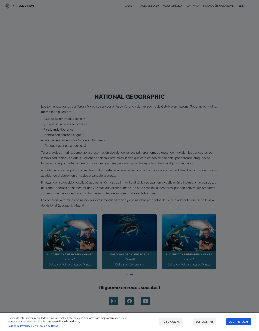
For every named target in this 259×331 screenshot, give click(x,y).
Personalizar (171, 321)
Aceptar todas (238, 321)
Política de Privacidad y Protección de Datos (33, 326)
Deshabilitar (204, 321)
